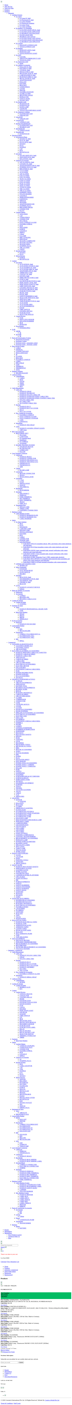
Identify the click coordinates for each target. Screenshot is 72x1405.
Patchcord (19, 622)
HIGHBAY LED (25, 127)
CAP (21, 149)
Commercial (11, 642)
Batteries (14, 1225)
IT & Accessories (17, 620)
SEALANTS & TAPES (19, 920)
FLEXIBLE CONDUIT (23, 359)
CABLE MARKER (26, 518)
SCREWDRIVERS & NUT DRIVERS (28, 776)
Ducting (18, 405)
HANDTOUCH (24, 105)
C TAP (22, 480)
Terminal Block (20, 1163)
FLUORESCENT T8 (26, 1129)
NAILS (18, 751)
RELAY (22, 1029)
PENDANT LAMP (22, 840)
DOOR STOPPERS (22, 711)
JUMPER (22, 1168)
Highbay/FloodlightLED (23, 123)
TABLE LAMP (20, 848)
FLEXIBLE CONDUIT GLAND (30, 974)
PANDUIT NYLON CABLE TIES (30, 955)
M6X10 (22, 615)
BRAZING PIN (24, 597)
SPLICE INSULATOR (26, 477)
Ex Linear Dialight (25, 21)
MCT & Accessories (18, 431)
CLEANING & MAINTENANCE (22, 644)
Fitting (14, 1042)
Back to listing (5, 1350)
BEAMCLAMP (24, 470)
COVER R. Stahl (25, 70)
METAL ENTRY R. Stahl (27, 78)
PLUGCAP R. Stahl (26, 142)
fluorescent (7, 1273)
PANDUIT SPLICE (26, 456)
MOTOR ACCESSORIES (24, 749)
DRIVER (22, 90)
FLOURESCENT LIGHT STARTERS (27, 813)
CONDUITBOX (25, 87)
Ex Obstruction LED (22, 62)
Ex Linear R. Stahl (25, 18)
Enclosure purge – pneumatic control (27, 343)
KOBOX (22, 229)
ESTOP (22, 308)
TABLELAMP (24, 1146)
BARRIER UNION (26, 192)
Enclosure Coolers (21, 341)
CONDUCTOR (20, 701)
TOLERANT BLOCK (26, 446)
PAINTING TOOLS (22, 860)
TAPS (17, 915)
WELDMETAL (24, 487)
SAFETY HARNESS (22, 888)
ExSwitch (19, 154)
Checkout (3, 1261)
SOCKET (23, 144)
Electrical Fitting (17, 135)
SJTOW (22, 381)
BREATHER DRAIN (26, 207)
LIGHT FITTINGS (21, 833)
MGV (21, 523)
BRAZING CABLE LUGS (28, 599)
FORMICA (19, 723)
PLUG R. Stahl (24, 140)
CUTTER (19, 707)
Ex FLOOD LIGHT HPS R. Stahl (30, 30)
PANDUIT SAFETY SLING (28, 1188)
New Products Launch (15, 1235)
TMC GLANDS (24, 189)
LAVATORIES (20, 908)
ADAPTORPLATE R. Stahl (28, 271)
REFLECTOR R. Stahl (26, 72)
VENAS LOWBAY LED (27, 47)
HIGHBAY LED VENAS (27, 36)
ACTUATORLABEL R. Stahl (29, 269)
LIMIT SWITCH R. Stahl (27, 286)
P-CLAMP (23, 236)
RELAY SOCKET (25, 1030)
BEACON (23, 584)
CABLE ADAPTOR (26, 1066)
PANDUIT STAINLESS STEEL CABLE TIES (34, 396)
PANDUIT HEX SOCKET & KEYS (27, 866)
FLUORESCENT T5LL (27, 636)
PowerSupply (20, 326)
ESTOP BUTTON (25, 1000)
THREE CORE (24, 508)
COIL (21, 1069)
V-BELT (18, 793)
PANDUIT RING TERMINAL (29, 1176)
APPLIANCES (20, 657)
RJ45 (21, 1101)
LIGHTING (19, 739)
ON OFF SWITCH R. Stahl (28, 155)
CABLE (18, 348)
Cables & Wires (16, 374)
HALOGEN (23, 1134)
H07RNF (22, 982)
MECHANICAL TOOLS (23, 746)
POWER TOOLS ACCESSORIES (26, 763)
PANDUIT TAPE (21, 923)
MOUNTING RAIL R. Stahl (28, 73)
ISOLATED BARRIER (27, 321)
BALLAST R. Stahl (26, 67)
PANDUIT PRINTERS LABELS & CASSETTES (31, 652)
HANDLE (23, 147)
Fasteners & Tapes (17, 605)
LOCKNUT (23, 195)
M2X (21, 386)
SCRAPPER (19, 774)
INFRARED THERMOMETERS (26, 942)
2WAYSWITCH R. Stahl (27, 157)
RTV (21, 989)
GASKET (23, 595)
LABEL (18, 361)
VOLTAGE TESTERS (23, 948)
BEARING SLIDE (21, 689)
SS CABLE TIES (25, 401)
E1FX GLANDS (25, 182)
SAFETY (19, 771)
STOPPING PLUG (25, 205)
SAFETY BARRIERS (22, 885)
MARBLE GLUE (25, 987)
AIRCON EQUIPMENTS (24, 682)
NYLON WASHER (26, 194)
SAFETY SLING (25, 98)
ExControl (19, 262)
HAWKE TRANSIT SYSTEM (25, 445)
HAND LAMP (24, 107)
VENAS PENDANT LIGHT (28, 53)
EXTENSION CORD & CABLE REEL (28, 669)
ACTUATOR (24, 303)
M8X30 (22, 617)
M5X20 (22, 614)
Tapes (17, 607)
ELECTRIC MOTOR (22, 666)
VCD (17, 795)
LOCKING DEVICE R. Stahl (29, 287)
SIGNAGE (19, 893)
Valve (17, 1111)
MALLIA (22, 1089)
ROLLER (19, 768)
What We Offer (9, 8)
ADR (21, 467)
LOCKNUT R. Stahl (26, 164)
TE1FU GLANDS (25, 179)
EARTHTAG (24, 199)
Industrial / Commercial (15, 950)
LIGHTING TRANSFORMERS (26, 836)
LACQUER (19, 856)
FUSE (21, 318)
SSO (21, 1104)
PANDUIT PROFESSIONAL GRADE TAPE (34, 609)
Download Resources (10, 1376)
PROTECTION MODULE (28, 1022)
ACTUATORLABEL (26, 304)
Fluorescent (19, 632)
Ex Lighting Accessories (23, 65)
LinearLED (19, 117)
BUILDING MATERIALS (24, 692)
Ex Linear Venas (24, 25)
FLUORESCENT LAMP (23, 815)
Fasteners (15, 1039)
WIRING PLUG (25, 1107)
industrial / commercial (11, 1270)
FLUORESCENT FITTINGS (25, 811)
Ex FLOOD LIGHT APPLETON (30, 31)
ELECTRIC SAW (21, 716)
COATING (23, 604)
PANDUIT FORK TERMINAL (29, 1173)
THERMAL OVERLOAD (28, 1035)
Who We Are (8, 6)
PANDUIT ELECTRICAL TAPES (26, 922)
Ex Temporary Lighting (23, 112)
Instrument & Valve (18, 1109)
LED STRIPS (20, 830)
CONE (18, 702)
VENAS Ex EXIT (25, 60)
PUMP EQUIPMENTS (23, 882)
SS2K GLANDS (25, 185)
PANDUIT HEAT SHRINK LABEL (31, 1161)
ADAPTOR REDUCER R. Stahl (30, 165)
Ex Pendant (19, 48)
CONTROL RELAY (26, 997)
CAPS (21, 420)
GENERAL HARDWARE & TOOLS (23, 679)
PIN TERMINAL (25, 498)
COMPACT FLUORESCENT (29, 1124)
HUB (21, 226)
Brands (6, 1230)
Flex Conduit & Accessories (24, 413)
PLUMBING (20, 910)
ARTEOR (23, 1079)
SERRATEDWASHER (27, 197)
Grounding (19, 478)
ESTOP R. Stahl (24, 276)
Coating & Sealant (17, 600)
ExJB (13, 329)
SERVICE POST (25, 483)
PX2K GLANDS (25, 184)
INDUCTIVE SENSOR (27, 319)
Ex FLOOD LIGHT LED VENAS (30, 38)
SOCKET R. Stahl (25, 139)
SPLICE (22, 475)
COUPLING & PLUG (22, 704)
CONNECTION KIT (22, 351)
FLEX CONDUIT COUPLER (29, 418)
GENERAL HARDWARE (24, 728)
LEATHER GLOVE (22, 870)
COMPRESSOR (21, 699)
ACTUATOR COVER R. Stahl (29, 266)
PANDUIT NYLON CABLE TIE (30, 395)
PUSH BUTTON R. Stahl (27, 291)
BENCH (18, 691)
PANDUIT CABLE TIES (23, 656)
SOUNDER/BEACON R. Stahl (29, 579)
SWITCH (22, 1106)
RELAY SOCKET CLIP (27, 1032)
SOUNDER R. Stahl (26, 580)
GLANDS (19, 356)
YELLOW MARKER (26, 1191)
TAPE (18, 364)
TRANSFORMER (25, 1223)
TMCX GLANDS (25, 190)
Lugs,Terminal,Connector (19, 453)
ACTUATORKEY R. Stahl (28, 267)
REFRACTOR (24, 97)
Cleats (17, 426)
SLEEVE (22, 485)
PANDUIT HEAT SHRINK (28, 1159)
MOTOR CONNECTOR (27, 473)
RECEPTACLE (24, 152)
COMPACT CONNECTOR (28, 1164)
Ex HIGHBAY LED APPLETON (30, 41)
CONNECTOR (24, 209)
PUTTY (22, 210)
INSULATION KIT (22, 353)
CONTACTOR (24, 995)
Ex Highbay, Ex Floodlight (24, 28)
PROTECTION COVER (27, 1097)
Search (3, 1247)
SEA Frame (23, 435)
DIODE (22, 999)
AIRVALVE (23, 1112)
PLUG (22, 145)
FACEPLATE (24, 1086)
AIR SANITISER (21, 649)
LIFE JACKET (20, 877)
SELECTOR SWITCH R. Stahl (29, 298)
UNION (22, 249)
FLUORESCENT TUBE (23, 816)
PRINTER (23, 1204)
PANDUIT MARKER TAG (28, 517)
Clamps (18, 468)
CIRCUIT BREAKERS (23, 662)
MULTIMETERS (21, 945)
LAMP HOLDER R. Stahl (27, 75)
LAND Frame (24, 436)
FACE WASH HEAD (26, 570)
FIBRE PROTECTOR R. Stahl (29, 277)
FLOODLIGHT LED (26, 113)
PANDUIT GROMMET (27, 967)
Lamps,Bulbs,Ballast (18, 626)
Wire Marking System (22, 1193)
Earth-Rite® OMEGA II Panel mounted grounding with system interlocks (45, 562)
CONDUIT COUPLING (27, 1046)
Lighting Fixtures (17, 15)
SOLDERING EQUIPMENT (25, 783)
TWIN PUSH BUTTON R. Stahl (30, 301)
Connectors (19, 472)
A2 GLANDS (24, 172)
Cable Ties (19, 390)
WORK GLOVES (21, 871)
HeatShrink (19, 488)
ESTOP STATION (25, 1004)
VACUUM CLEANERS (23, 789)
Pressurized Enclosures (22, 339)
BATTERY (23, 83)
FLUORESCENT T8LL (27, 637)
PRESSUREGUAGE (22, 1114)
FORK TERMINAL (26, 497)
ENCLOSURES (21, 667)
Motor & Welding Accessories (21, 590)
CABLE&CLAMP (25, 528)
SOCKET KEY (24, 100)
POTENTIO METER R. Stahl (29, 289)
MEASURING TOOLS (23, 744)
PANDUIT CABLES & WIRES (25, 654)
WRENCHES (20, 796)
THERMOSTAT (21, 368)
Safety (14, 520)
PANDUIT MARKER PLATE (29, 515)
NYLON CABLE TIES (27, 400)
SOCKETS (19, 677)
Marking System (17, 512)
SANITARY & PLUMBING (20, 898)
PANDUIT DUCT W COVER (29, 408)
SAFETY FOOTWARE (23, 887)
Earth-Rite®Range (25, 542)
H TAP (22, 482)
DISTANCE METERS (23, 940)
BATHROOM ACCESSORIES (25, 900)
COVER (22, 88)
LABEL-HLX (24, 1196)
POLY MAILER (21, 761)
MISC (17, 748)
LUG (21, 1072)
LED (17, 1141)
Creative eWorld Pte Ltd (52, 1400)
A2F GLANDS (24, 174)
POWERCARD (24, 540)
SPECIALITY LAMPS (23, 845)
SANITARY (19, 861)
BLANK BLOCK (25, 448)
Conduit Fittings (20, 212)
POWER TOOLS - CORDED (25, 764)
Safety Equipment (21, 567)
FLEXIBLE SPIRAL (26, 224)
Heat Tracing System (18, 346)
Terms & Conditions (7, 1403)
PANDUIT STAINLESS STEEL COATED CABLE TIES (37, 398)
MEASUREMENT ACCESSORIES (27, 838)
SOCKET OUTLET (26, 1102)
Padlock (22, 589)
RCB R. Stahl (24, 294)
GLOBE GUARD (25, 93)
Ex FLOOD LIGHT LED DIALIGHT (31, 40)
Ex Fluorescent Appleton (27, 23)
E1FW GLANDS (25, 180)
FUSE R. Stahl (24, 279)
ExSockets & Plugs (21, 137)
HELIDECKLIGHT (22, 373)
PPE (17, 880)
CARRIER (23, 1189)
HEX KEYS (19, 733)
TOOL (18, 369)
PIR (21, 1213)
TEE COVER (24, 970)
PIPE (17, 754)
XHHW (22, 385)
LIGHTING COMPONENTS (25, 835)
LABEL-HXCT (24, 1198)
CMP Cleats (23, 430)
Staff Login (17, 1403)
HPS (21, 629)
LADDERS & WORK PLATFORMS (27, 875)
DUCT (22, 410)
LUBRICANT (24, 450)
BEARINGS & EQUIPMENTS (25, 687)
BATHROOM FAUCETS (24, 902)
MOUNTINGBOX (25, 1094)
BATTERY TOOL (21, 686)
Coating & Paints (21, 602)
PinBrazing (19, 592)
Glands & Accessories (22, 160)
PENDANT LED (25, 52)
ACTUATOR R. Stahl (26, 264)
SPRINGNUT (24, 619)
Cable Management (18, 388)
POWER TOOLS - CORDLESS (26, 766)
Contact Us (7, 1373)
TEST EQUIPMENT (18, 938)
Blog (9, 1238)
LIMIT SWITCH (25, 309)
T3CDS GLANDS (25, 187)
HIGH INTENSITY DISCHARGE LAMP (29, 820)
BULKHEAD (24, 1082)
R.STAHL (23, 57)
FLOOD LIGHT (21, 810)
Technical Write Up (14, 1236)
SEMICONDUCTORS (23, 779)
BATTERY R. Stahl (25, 68)
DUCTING (23, 969)
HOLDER (23, 1009)
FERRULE (23, 495)
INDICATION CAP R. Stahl (28, 282)
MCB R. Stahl (24, 292)
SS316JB (18, 334)
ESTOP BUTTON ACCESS (28, 1002)
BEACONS (19, 805)
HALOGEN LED (25, 1131)
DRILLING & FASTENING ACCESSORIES (30, 713)
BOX (21, 150)
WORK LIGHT (20, 851)
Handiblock (23, 440)
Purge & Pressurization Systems (21, 338)
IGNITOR (19, 800)
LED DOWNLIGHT (22, 825)
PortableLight (20, 132)
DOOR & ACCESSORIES (24, 709)
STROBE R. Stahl (25, 582)
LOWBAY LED (24, 122)
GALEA (22, 1007)
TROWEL (19, 788)
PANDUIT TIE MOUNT (27, 393)
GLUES (18, 855)
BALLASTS (20, 803)
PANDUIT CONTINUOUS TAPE (30, 1184)
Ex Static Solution (21, 522)
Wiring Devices (20, 256)
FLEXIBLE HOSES (22, 907)
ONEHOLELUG (25, 463)
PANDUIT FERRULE (26, 1171)
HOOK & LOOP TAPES (23, 930)
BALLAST (23, 82)
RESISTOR (23, 324)
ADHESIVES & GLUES (23, 925)
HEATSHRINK (24, 490)
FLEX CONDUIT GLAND (28, 222)
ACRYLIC (19, 681)
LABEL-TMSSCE (25, 1203)
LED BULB (23, 1012)
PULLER (22, 451)
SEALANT (19, 913)
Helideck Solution (17, 371)
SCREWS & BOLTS (22, 778)
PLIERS (18, 756)
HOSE (18, 738)
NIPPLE (22, 232)
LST (21, 1017)
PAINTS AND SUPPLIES (20, 853)
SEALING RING (25, 244)
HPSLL (22, 641)
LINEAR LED (24, 115)
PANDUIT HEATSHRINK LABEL (31, 1186)
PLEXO (22, 1096)
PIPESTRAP (23, 239)
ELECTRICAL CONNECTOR (29, 1166)
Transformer (19, 1221)
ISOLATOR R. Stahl (26, 159)
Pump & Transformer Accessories (22, 1208)
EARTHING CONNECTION (29, 510)
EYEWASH (23, 569)
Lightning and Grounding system (25, 564)
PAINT (18, 858)
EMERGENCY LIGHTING (24, 808)
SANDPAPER (20, 773)
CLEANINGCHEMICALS (24, 646)
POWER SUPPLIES (22, 674)
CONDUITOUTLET (26, 1047)
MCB (21, 323)
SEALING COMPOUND (27, 241)
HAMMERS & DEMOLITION (25, 729)
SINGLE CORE (24, 507)
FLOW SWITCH (25, 572)
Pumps (18, 1218)
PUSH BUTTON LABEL (27, 1027)
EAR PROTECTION (22, 873)
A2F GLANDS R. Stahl (27, 162)
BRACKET (23, 85)
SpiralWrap (19, 423)
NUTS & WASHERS (22, 753)
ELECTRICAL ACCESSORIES (26, 664)
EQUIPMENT (20, 719)
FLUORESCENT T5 (26, 1128)
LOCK (18, 741)
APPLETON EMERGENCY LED (30, 58)
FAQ (6, 1375)
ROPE (18, 769)
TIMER (22, 1037)
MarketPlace (8, 1231)
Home (6, 5)
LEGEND (23, 1014)
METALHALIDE (25, 631)
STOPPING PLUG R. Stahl (28, 167)
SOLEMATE (23, 527)
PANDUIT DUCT (25, 406)
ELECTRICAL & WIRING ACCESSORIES (25, 651)
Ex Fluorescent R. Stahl (27, 20)
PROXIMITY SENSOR (27, 1024)
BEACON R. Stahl (25, 577)
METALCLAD (24, 1091)
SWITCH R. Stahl (25, 299)
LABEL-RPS (24, 1201)
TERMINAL (20, 366)
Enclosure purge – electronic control (26, 344)
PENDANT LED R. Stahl (27, 50)
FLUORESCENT (25, 1126)
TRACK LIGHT (21, 850)
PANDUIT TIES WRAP (27, 425)
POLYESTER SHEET (22, 759)
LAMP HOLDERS (21, 823)
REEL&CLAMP (25, 530)
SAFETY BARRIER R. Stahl (28, 296)
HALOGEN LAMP (22, 818)
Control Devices (20, 316)
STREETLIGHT (25, 130)
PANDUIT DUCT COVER (28, 964)
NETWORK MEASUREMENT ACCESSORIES (31, 947)
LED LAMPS (20, 828)
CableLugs (19, 455)
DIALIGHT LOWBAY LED (28, 45)
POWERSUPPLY (25, 328)
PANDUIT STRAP (25, 391)
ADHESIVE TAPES (22, 927)
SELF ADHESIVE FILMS (24, 933)
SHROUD (23, 200)
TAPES (18, 897)
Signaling (18, 575)
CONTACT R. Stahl (26, 274)
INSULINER (24, 227)
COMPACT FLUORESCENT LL (30, 634)
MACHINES (20, 743)
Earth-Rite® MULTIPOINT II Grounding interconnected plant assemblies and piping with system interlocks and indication (46, 559)
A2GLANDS (24, 214)
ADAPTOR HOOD (26, 80)
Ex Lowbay (19, 43)
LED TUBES (20, 831)
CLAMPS (19, 697)
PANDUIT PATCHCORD (28, 624)
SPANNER (23, 202)
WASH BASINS (21, 918)
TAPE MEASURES (22, 937)
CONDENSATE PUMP (27, 1220)
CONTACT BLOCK (26, 994)
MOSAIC (22, 1092)
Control (14, 261)
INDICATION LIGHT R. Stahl (29, 284)
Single (21, 63)
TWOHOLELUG (25, 465)
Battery (18, 1226)
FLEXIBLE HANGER (27, 92)
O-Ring (22, 234)
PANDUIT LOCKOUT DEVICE (30, 587)
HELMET (23, 574)
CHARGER (23, 108)
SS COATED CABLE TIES (28, 403)
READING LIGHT (22, 843)
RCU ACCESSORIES (22, 676)
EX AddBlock (24, 441)
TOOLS (18, 786)
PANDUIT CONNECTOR (28, 458)
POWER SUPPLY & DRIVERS (25, 841)
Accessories (23, 443)
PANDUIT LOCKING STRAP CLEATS (32, 428)
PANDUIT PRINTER (26, 1194)
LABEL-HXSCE (25, 1199)
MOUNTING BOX (26, 1020)
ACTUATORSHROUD (27, 306)
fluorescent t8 (8, 1275)
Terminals (19, 492)
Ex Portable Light (21, 102)
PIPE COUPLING (25, 237)
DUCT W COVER (25, 411)
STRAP (22, 957)
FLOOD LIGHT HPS (26, 35)
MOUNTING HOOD (26, 95)
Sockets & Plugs (21, 251)
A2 (20, 1059)
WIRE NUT (23, 503)
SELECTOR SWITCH (26, 314)
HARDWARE (20, 731)
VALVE (18, 791)
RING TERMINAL (26, 500)
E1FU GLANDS (25, 177)
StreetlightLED (20, 129)
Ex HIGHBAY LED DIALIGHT (30, 33)
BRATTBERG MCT (22, 433)
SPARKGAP (23, 565)
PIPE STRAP (20, 363)
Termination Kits (21, 505)
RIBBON (22, 1206)
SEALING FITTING (26, 242)
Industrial (11, 13)
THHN (22, 383)
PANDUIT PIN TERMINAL (28, 1174)
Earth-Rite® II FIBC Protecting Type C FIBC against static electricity (43, 557)
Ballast (18, 627)
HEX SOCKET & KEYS (23, 734)
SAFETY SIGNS (21, 890)
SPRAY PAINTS (21, 863)
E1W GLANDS (24, 175)
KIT (21, 1211)
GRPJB (18, 331)
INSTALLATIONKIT (26, 532)
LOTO (18, 585)
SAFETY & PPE (17, 865)
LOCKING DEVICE (26, 311)
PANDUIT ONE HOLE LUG (29, 460)
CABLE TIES (20, 661)
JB (20, 333)
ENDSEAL (19, 349)
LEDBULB (23, 1144)
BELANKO (23, 1081)
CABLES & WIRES (22, 659)
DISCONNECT (24, 493)
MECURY (23, 1138)
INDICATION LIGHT (26, 1010)
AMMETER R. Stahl (26, 272)
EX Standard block (25, 438)
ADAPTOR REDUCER (27, 204)
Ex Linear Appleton (25, 26)
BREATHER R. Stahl (26, 169)
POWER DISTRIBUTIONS (24, 672)
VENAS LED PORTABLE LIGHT (30, 110)
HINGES (18, 736)
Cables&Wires (20, 376)
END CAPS (19, 718)
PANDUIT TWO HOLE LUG (29, 462)
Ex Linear (19, 16)
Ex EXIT (18, 55)
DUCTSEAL (24, 221)
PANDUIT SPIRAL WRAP (28, 977)
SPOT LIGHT (20, 846)
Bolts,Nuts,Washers (21, 612)
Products (7, 10)
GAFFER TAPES (21, 928)
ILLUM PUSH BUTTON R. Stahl (30, 281)
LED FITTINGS (21, 826)
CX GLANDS (24, 170)
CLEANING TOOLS (22, 647)
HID (17, 639)
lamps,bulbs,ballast (10, 1271)
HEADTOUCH (24, 103)
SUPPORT (19, 784)
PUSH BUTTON (25, 313)
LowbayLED (20, 120)
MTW (21, 380)
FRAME (18, 724)
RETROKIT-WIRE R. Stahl (28, 77)
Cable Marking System (22, 513)
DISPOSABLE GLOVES (24, 868)
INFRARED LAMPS (22, 821)
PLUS (21, 525)
